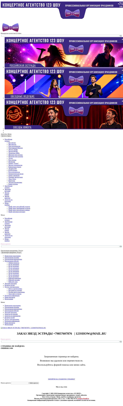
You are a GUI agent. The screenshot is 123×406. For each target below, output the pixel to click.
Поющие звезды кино (15, 177)
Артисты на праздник (8, 200)
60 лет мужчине (13, 266)
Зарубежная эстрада (8, 186)
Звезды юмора (7, 193)
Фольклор (11, 162)
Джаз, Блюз (12, 179)
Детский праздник (11, 283)
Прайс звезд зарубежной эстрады (19, 208)
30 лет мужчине (13, 276)
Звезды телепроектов (15, 165)
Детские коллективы (15, 182)
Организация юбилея (12, 261)
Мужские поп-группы (15, 156)
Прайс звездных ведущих (16, 212)
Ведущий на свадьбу (15, 290)
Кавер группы (13, 184)
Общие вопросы (13, 263)
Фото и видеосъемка (15, 288)
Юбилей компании (14, 278)
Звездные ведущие (8, 190)
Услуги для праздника (12, 287)
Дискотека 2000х (14, 153)
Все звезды (12, 143)
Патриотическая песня (15, 174)
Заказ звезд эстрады (14, 294)
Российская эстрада (8, 140)
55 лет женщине (13, 268)
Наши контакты (10, 297)
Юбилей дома (12, 282)
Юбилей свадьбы (14, 280)
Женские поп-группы (15, 155)
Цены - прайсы (7, 204)
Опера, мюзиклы (14, 175)
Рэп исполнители (14, 172)
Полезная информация (12, 295)
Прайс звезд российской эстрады (19, 206)
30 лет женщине (13, 275)
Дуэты (10, 158)
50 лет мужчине (13, 273)
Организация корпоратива (13, 259)
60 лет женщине (13, 264)
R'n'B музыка (12, 170)
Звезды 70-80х (13, 149)
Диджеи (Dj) (12, 168)
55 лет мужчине (13, 270)
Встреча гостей (10, 285)
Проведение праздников (13, 256)
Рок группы (12, 160)
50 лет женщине (13, 271)
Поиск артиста (5, 383)
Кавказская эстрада (14, 167)
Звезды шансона (7, 197)
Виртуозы (11, 181)
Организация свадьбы (12, 257)
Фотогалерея (9, 299)
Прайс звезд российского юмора (19, 210)
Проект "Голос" (13, 163)
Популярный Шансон (15, 148)
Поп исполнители (14, 146)
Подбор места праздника (16, 292)
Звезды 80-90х (13, 151)
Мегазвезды (12, 144)
